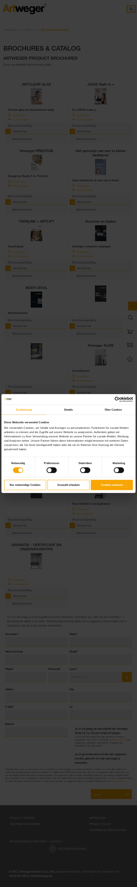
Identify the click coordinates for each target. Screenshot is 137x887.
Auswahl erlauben (68, 484)
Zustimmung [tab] (24, 409)
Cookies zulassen (112, 484)
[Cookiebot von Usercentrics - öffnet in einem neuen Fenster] (117, 399)
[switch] (52, 470)
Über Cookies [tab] (113, 409)
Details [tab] (68, 409)
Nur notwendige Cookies (25, 484)
